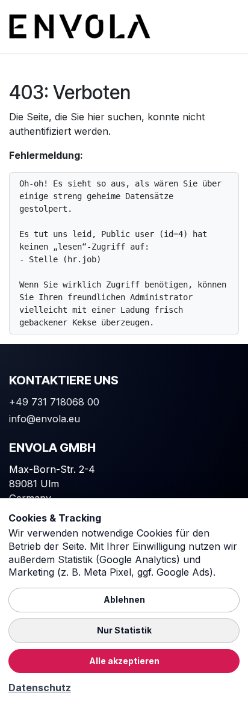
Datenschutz (39, 688)
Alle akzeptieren (124, 661)
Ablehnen (124, 599)
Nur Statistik (124, 630)
